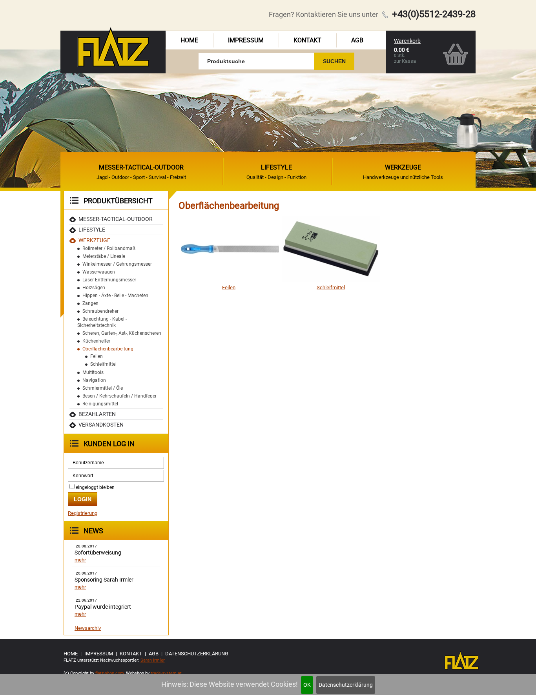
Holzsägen (93, 287)
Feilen (96, 356)
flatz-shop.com (109, 673)
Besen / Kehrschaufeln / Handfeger (119, 396)
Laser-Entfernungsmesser (109, 280)
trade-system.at (166, 673)
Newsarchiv (88, 628)
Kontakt (307, 40)
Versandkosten (101, 424)
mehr (80, 560)
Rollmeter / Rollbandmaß (108, 248)
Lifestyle (91, 229)
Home (189, 40)
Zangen (90, 303)
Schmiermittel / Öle (102, 388)
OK (307, 685)
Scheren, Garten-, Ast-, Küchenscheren (121, 333)
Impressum (246, 40)
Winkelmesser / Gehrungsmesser (117, 264)
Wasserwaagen (98, 272)
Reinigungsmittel (100, 404)
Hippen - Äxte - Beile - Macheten (115, 295)
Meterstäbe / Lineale (103, 256)
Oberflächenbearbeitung (107, 349)
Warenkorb (407, 41)
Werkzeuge (94, 240)
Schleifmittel (103, 364)
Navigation (94, 380)
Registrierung (82, 513)
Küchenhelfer (96, 341)
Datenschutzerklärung (346, 685)
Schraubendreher (100, 311)
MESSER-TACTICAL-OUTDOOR (115, 219)
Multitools (93, 372)
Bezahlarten (97, 414)
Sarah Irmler (152, 660)
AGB (357, 40)
